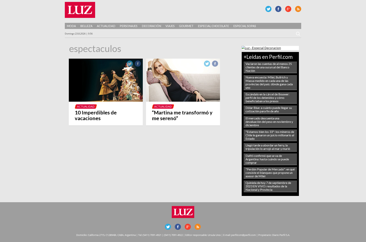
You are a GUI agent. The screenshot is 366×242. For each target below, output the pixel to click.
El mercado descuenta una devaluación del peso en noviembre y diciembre (269, 121)
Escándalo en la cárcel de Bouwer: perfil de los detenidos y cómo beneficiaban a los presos (267, 97)
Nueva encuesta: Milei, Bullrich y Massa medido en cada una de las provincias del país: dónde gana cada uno (269, 82)
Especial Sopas (244, 26)
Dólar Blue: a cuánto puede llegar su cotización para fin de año (269, 109)
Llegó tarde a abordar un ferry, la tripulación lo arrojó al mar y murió (268, 146)
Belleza (86, 26)
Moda (71, 26)
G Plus (288, 9)
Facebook (278, 9)
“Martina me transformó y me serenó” (182, 115)
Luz (80, 10)
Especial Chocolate (213, 26)
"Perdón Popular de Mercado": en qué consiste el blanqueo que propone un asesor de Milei (270, 172)
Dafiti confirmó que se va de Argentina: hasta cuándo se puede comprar (267, 159)
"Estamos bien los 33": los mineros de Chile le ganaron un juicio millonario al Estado (270, 135)
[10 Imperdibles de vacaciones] (106, 100)
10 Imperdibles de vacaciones (96, 115)
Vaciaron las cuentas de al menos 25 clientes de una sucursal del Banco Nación (269, 67)
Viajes (170, 26)
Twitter (268, 9)
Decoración (151, 26)
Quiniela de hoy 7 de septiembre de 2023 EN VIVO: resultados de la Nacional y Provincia (268, 186)
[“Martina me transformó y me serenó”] (183, 100)
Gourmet (186, 26)
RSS (298, 9)
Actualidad (106, 26)
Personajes (128, 26)
